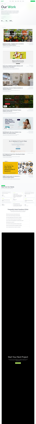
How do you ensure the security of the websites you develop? (14, 225)
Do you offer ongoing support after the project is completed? (14, 217)
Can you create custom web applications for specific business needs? (14, 220)
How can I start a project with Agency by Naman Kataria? (13, 215)
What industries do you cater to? (10, 222)
